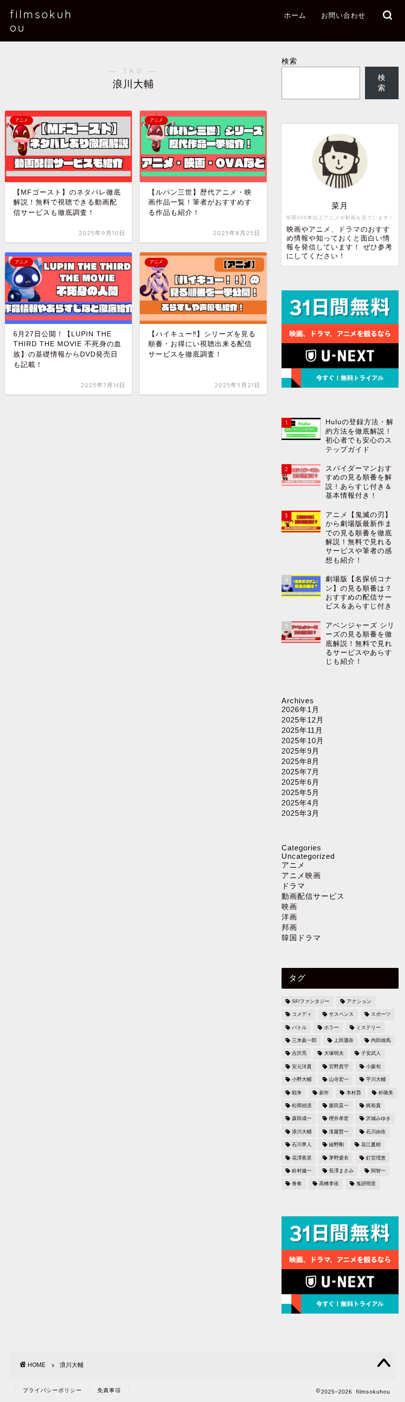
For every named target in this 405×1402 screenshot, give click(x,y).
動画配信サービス (313, 896)
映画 (289, 906)
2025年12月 (303, 720)
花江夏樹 (371, 1145)
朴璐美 (385, 1092)
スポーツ (381, 1014)
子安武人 (371, 1053)
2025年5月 (301, 792)
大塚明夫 (334, 1053)
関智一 (378, 1170)
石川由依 (376, 1131)
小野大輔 (302, 1079)
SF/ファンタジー (310, 1001)
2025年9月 (301, 751)
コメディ (302, 1014)
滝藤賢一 (339, 1131)
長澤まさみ (341, 1170)
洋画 (289, 917)
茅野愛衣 (339, 1158)
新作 (324, 1092)
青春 (297, 1184)
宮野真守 (339, 1066)
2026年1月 (301, 709)
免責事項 (109, 1390)
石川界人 (302, 1145)
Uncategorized (308, 856)
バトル (299, 1027)
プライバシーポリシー (52, 1390)
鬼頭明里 (366, 1184)
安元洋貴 (302, 1066)
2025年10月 (303, 740)
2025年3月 (301, 813)
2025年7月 (301, 771)
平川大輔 (376, 1079)
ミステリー (368, 1027)
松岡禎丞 (302, 1105)
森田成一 (302, 1119)
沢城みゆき (378, 1119)
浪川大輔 (302, 1131)
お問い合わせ (343, 15)
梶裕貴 (373, 1105)
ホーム (295, 15)
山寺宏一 (339, 1079)
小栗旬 (373, 1066)
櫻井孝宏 (339, 1119)
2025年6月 (301, 782)
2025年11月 (302, 730)
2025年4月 (301, 803)
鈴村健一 (302, 1170)
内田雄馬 (381, 1040)
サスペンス (341, 1014)
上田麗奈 (344, 1040)
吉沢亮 (299, 1053)
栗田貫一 (339, 1105)
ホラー (331, 1027)
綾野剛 (336, 1145)
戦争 (297, 1092)
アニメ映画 (301, 875)
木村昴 (353, 1092)
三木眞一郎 (304, 1040)
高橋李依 (329, 1184)
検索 (289, 61)
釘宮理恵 (376, 1158)
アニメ (293, 865)
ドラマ (293, 885)
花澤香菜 (302, 1158)
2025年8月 (301, 761)
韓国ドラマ (301, 937)
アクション (359, 1001)
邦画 (289, 927)
